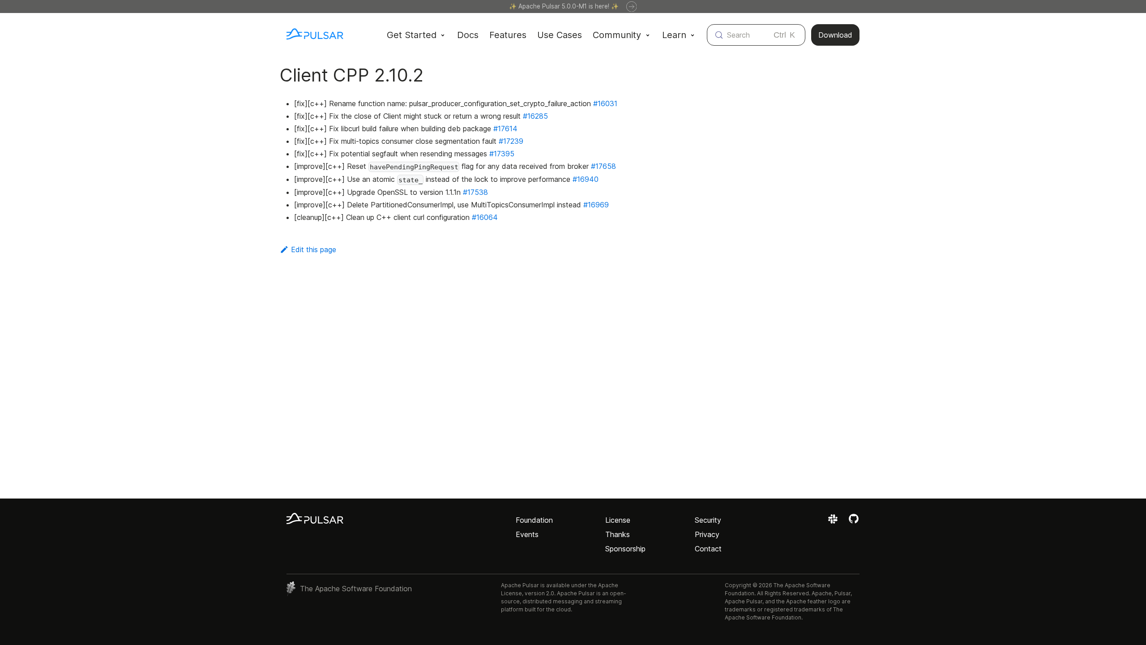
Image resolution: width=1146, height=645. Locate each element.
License (617, 520)
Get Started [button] (411, 34)
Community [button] (617, 34)
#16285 (535, 116)
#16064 (485, 217)
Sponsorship (625, 548)
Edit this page (313, 249)
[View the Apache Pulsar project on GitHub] (854, 521)
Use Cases (559, 35)
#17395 (501, 153)
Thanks (617, 534)
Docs (468, 35)
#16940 (586, 179)
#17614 (505, 128)
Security (708, 520)
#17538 (475, 192)
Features (507, 35)
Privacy (707, 534)
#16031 (605, 103)
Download (835, 34)
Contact (708, 548)
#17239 (511, 141)
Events (527, 534)
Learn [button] (674, 34)
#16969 (596, 204)
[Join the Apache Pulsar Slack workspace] (834, 521)
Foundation (534, 520)
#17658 (603, 166)
